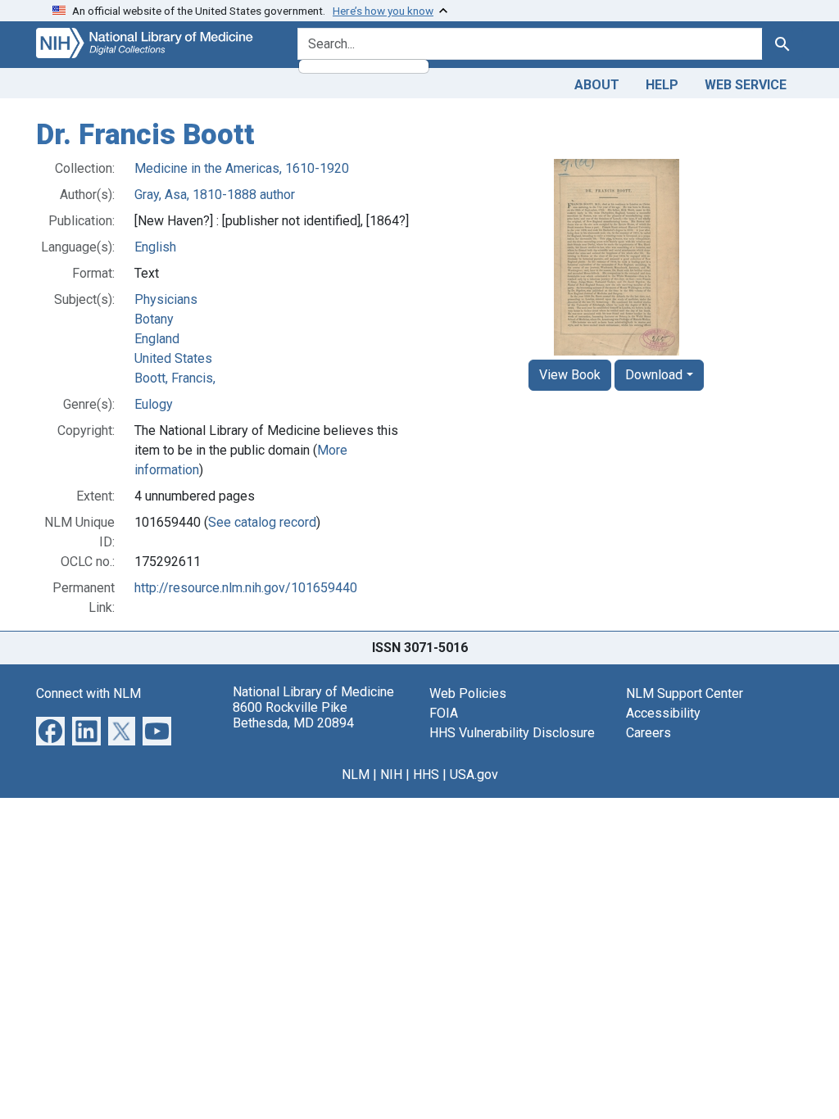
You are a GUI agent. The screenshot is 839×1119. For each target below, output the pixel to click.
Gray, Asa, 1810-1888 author (214, 194)
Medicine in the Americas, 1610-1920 (241, 168)
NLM (356, 774)
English (155, 247)
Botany (154, 319)
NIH (391, 774)
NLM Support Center (684, 693)
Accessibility (663, 713)
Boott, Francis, (174, 378)
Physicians (165, 299)
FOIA (443, 713)
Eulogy (153, 404)
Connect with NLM (88, 693)
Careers (648, 733)
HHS (426, 774)
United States (173, 358)
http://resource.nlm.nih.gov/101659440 (245, 588)
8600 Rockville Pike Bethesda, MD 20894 (293, 715)
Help (662, 85)
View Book (570, 375)
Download (654, 375)
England (156, 339)
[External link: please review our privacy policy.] (50, 729)
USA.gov (474, 774)
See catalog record (262, 522)
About (596, 85)
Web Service (746, 85)
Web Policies (467, 693)
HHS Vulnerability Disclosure (512, 733)
